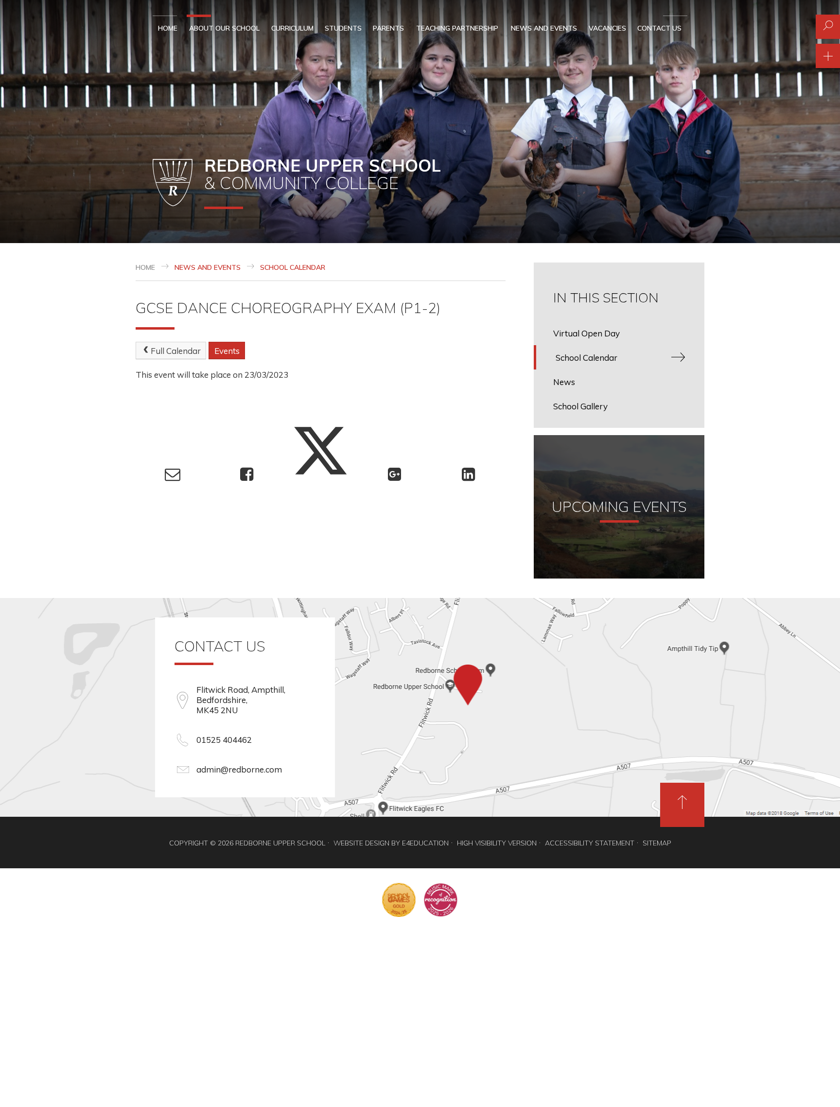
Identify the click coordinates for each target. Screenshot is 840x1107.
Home (145, 267)
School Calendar (292, 267)
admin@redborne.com (239, 769)
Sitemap (657, 843)
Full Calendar (176, 351)
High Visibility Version (497, 843)
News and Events (208, 267)
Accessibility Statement (589, 843)
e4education (425, 843)
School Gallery (580, 406)
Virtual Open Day (586, 333)
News (564, 382)
